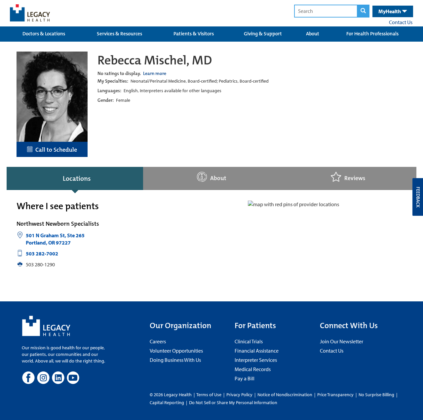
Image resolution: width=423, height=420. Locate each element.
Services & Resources (119, 33)
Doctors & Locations (43, 33)
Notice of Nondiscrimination (284, 395)
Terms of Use (209, 395)
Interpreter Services (256, 360)
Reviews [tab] (354, 178)
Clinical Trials (249, 341)
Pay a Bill (244, 378)
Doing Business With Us (175, 360)
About (312, 33)
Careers (158, 341)
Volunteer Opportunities (176, 350)
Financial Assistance (257, 350)
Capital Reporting (167, 402)
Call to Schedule (55, 150)
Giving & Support (263, 33)
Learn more (154, 73)
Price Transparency (335, 395)
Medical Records (253, 369)
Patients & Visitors (193, 33)
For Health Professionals (372, 33)
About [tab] (218, 178)
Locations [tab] (77, 178)
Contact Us (400, 22)
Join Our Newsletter (341, 341)
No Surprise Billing (376, 395)
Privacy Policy (239, 395)
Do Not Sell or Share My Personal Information (233, 402)
